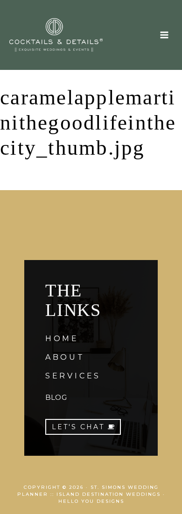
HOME (62, 338)
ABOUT (65, 357)
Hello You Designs (91, 501)
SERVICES (73, 375)
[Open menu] (164, 34)
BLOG (56, 397)
